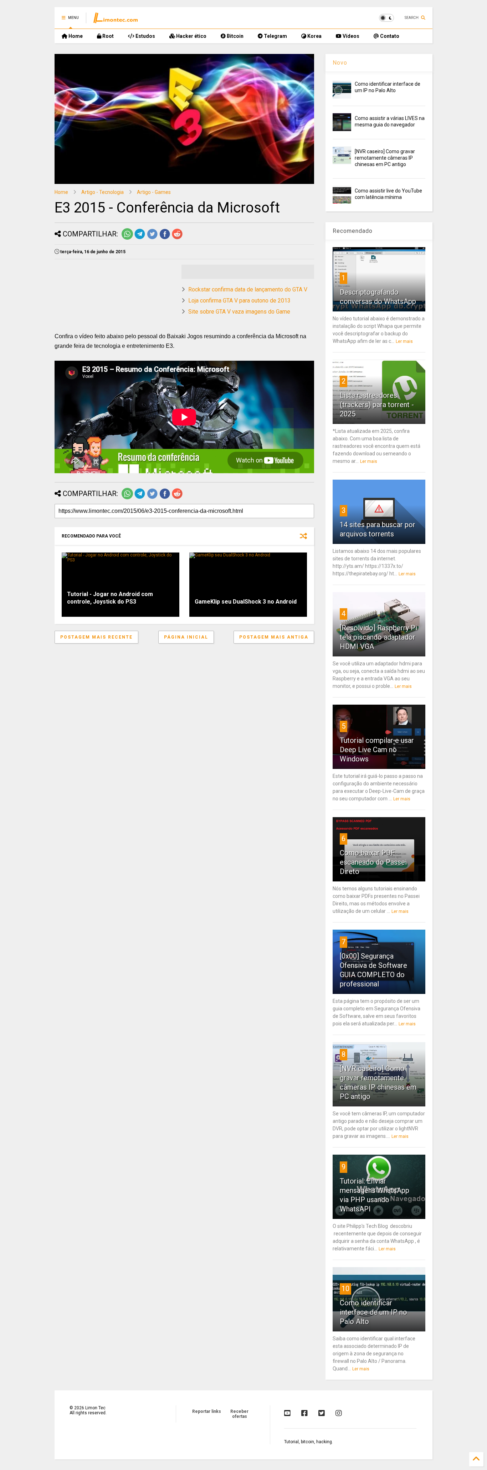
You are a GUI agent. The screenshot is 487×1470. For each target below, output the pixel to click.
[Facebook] (304, 1413)
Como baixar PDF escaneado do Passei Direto (373, 862)
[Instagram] (338, 1413)
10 (345, 1288)
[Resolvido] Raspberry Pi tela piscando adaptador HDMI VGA (378, 637)
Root (107, 36)
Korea (314, 36)
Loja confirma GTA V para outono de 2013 (239, 300)
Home (75, 36)
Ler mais (404, 341)
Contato (389, 36)
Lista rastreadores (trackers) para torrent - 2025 (377, 404)
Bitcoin (235, 36)
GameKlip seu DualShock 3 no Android (246, 601)
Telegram (275, 36)
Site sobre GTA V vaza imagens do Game (239, 311)
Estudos (144, 36)
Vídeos (350, 36)
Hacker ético (190, 36)
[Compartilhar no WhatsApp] (127, 238)
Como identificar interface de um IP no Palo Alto (373, 1312)
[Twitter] (321, 1413)
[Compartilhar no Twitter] (152, 238)
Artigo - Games (154, 192)
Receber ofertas (239, 1414)
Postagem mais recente (96, 637)
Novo (340, 62)
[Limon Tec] (115, 20)
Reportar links (206, 1411)
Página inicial (186, 637)
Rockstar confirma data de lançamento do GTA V (247, 289)
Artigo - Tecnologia (102, 192)
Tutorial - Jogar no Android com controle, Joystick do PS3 (110, 598)
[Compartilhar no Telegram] (139, 238)
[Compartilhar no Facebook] (164, 238)
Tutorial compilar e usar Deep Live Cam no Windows (377, 749)
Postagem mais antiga (273, 637)
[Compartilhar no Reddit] (177, 238)
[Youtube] (287, 1413)
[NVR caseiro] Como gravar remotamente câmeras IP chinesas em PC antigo (385, 158)
